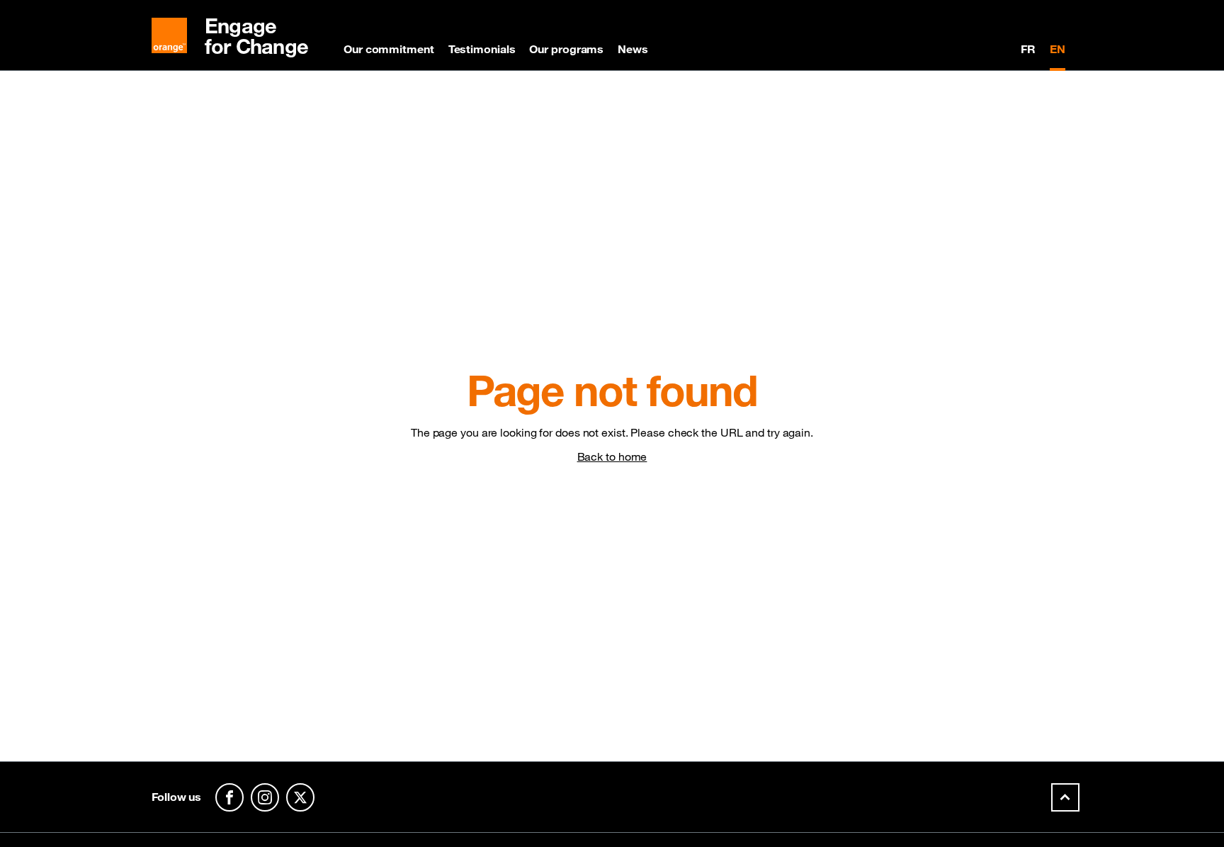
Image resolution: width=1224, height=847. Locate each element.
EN (1057, 49)
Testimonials (482, 49)
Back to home (612, 456)
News (633, 49)
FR (1028, 49)
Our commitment (389, 49)
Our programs (566, 49)
